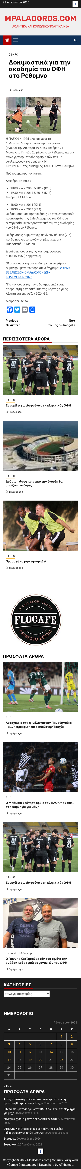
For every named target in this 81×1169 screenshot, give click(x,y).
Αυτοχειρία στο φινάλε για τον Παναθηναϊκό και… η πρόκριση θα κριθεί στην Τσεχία (39, 725)
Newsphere (46, 1165)
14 (51, 1052)
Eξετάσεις (10, 1138)
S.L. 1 (9, 717)
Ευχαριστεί (11, 1144)
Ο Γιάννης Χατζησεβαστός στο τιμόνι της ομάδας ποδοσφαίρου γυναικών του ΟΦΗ (36, 961)
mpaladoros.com (40, 18)
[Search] (75, 40)
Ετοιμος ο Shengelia (61, 323)
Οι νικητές (13, 323)
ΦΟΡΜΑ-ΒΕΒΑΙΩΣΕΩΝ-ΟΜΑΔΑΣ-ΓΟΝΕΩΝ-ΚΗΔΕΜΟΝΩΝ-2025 (39, 272)
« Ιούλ (8, 1086)
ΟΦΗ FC (13, 54)
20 (40, 1060)
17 (9, 1060)
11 (19, 1052)
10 (9, 1052)
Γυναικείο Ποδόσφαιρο (19, 953)
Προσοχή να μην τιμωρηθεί (26, 561)
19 (30, 1060)
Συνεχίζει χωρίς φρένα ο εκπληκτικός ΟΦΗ (38, 405)
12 (30, 1052)
